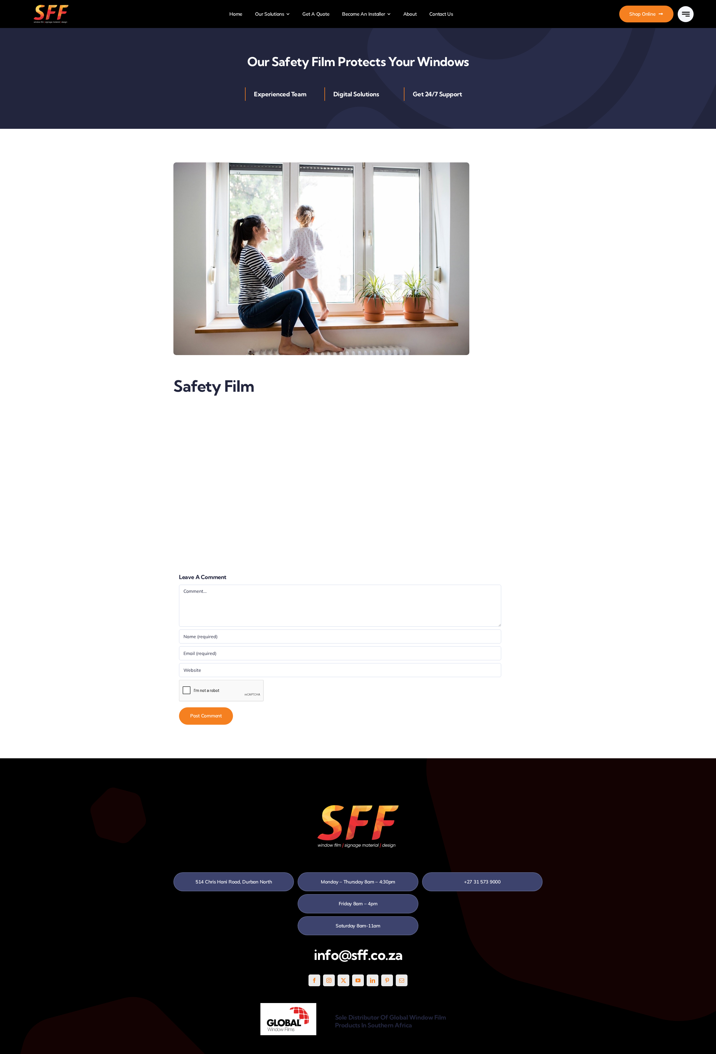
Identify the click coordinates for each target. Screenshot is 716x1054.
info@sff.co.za (358, 955)
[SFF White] (51, 7)
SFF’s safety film (250, 410)
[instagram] (329, 980)
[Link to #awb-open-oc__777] (686, 14)
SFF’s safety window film (252, 473)
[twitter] (343, 980)
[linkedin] (372, 980)
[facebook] (314, 980)
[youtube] (358, 980)
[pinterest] (387, 980)
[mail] (402, 980)
